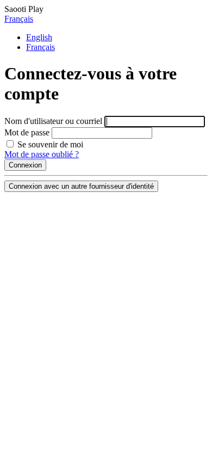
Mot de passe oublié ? (41, 154)
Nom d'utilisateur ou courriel (53, 121)
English (39, 37)
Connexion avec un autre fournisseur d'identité (81, 186)
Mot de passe (26, 132)
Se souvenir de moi (49, 144)
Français (18, 18)
